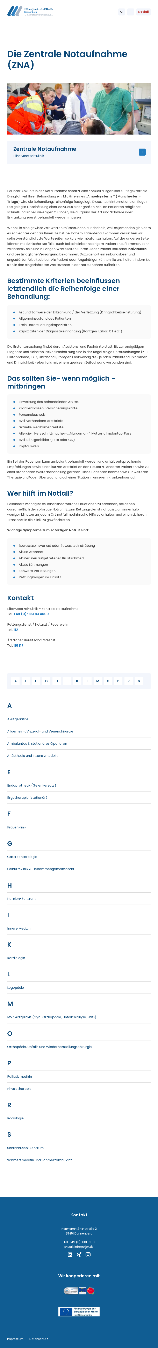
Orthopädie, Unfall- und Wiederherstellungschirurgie (49, 1046)
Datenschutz (38, 1339)
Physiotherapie (19, 1088)
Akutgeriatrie (17, 719)
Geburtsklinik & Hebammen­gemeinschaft (40, 869)
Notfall (143, 12)
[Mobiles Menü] (130, 11)
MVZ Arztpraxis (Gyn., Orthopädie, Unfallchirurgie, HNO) (51, 1017)
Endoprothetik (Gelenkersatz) (31, 785)
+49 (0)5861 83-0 (82, 1242)
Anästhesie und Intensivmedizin (32, 755)
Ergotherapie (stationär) (27, 797)
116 (16, 645)
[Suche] (121, 11)
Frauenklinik (16, 827)
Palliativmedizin (19, 1076)
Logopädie (15, 987)
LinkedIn (69, 1254)
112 (16, 629)
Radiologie (15, 1118)
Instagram (88, 1254)
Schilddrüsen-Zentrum (25, 1148)
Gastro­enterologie (22, 856)
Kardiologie (16, 958)
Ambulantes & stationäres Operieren (37, 743)
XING (79, 1254)
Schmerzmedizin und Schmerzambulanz (39, 1160)
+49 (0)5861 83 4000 (31, 614)
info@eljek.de (84, 1247)
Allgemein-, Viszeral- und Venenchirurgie (40, 731)
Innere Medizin (18, 928)
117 (21, 645)
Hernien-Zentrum (21, 898)
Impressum (15, 1339)
